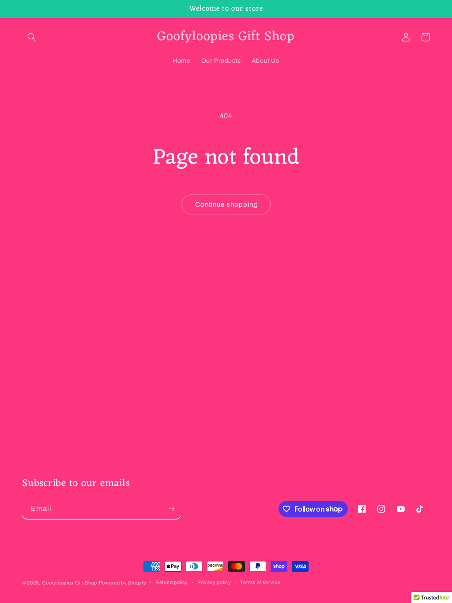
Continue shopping (226, 204)
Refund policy (171, 582)
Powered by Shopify (123, 582)
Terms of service (260, 582)
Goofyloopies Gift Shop (69, 582)
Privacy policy (214, 582)
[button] (31, 37)
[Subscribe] (171, 509)
